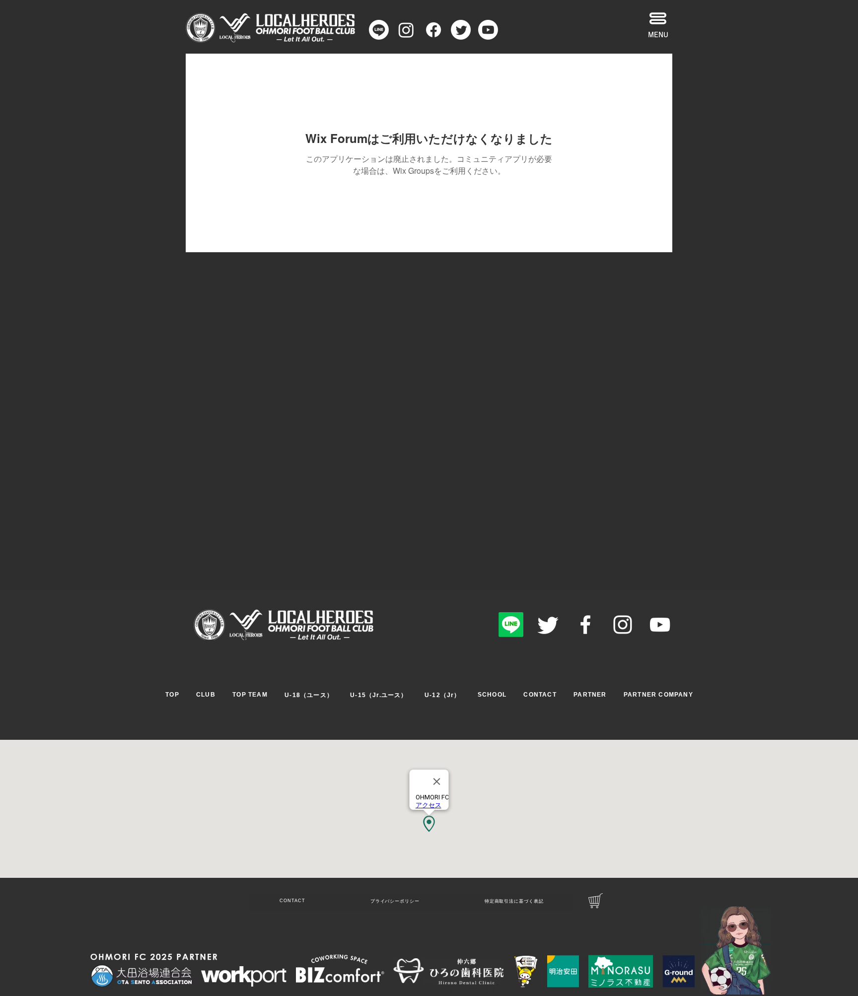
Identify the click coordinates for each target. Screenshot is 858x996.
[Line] (379, 30)
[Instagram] (406, 30)
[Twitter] (548, 624)
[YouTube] (659, 624)
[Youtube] (488, 30)
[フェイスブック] (433, 30)
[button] (657, 18)
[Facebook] (585, 624)
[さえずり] (461, 30)
